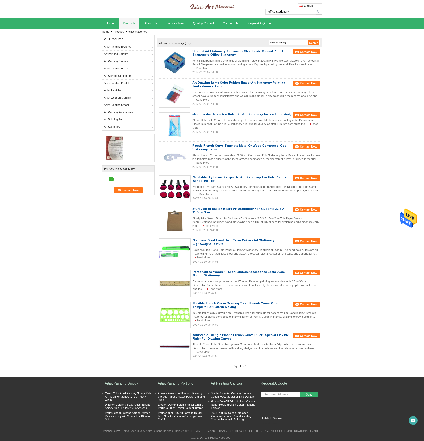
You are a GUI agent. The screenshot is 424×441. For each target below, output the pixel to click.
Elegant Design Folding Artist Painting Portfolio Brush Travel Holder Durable (180, 406)
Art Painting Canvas (116, 61)
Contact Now (308, 52)
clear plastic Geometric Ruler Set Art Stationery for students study (242, 114)
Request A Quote (259, 23)
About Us (150, 23)
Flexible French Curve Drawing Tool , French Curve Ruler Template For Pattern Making (235, 305)
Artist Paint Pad (113, 90)
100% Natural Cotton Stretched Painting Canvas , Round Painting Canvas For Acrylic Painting (231, 416)
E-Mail (266, 418)
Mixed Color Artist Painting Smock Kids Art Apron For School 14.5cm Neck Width (128, 397)
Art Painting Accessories (118, 112)
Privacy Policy (111, 431)
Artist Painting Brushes (117, 46)
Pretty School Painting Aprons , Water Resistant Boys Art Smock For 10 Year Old (127, 416)
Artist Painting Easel (116, 68)
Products (129, 23)
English (308, 5)
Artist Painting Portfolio (117, 83)
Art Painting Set (113, 119)
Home (110, 23)
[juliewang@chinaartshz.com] (413, 420)
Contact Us (230, 23)
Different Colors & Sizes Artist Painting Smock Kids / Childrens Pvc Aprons (127, 406)
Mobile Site (270, 423)
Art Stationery (112, 126)
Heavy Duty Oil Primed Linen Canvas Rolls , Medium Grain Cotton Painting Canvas (233, 405)
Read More (202, 68)
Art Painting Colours (116, 54)
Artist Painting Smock (116, 105)
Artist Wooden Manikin (117, 97)
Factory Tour (175, 23)
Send (309, 394)
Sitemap (278, 418)
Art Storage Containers (117, 75)
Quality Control (203, 23)
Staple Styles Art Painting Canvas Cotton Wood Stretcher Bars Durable (233, 395)
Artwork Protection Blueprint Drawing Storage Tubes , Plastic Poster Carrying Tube (181, 397)
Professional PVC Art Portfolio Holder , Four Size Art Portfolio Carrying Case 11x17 (181, 416)
